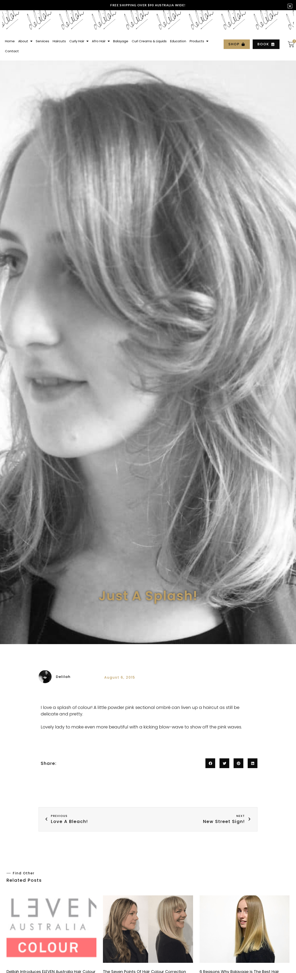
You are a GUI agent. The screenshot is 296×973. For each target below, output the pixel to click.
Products (197, 41)
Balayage (120, 41)
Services (42, 41)
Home (10, 41)
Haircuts (59, 41)
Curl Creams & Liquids (149, 41)
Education (178, 41)
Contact (12, 51)
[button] (210, 763)
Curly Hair (76, 41)
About (23, 41)
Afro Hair (99, 41)
